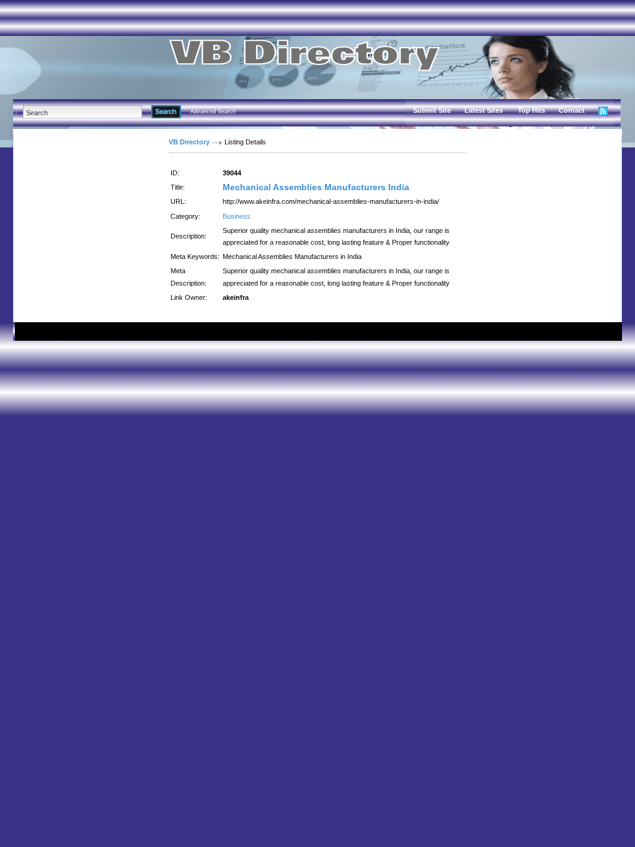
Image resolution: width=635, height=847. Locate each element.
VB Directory (189, 142)
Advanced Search (213, 111)
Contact (572, 110)
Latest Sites (483, 110)
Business (237, 216)
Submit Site (432, 110)
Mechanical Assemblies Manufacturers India (316, 187)
